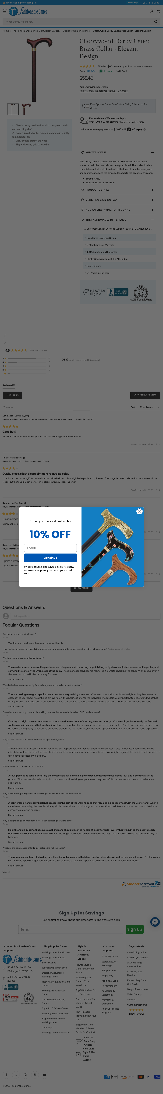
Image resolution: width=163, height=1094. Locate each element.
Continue (50, 558)
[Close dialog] (139, 511)
